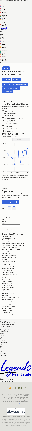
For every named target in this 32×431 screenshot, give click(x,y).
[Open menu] (0, 62)
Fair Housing (3, 355)
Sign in (5, 25)
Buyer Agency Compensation (19, 403)
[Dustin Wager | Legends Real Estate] (16, 376)
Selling (1, 35)
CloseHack (10, 381)
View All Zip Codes (9, 202)
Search (1, 31)
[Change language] (1, 5)
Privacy (2, 348)
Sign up (2, 25)
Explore (1, 328)
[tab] (16, 220)
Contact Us (3, 341)
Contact (2, 38)
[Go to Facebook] (0, 3)
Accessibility (3, 353)
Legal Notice (9, 403)
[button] (16, 118)
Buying (1, 34)
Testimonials (3, 342)
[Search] (2, 227)
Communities (3, 33)
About (1, 37)
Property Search (4, 330)
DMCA (2, 351)
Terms (2, 350)
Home (1, 344)
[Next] (14, 208)
